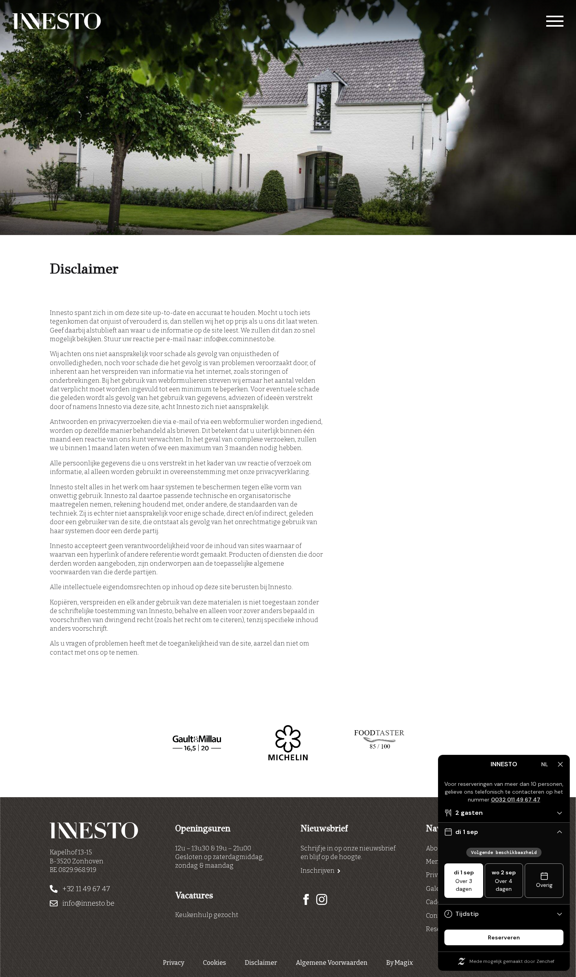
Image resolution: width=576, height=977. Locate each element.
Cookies (214, 962)
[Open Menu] (554, 21)
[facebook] (306, 899)
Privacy (173, 962)
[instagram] (321, 899)
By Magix (399, 962)
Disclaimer (261, 962)
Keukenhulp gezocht (206, 915)
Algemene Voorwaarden (332, 962)
